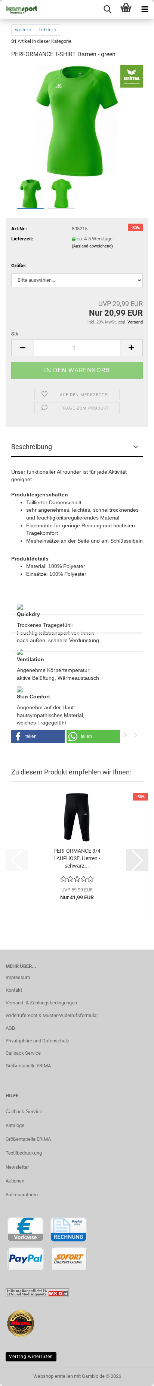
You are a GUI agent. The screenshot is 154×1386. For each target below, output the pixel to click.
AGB (10, 1028)
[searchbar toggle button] (107, 9)
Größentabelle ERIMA (28, 1065)
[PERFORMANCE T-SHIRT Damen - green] (77, 121)
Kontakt (14, 990)
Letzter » (47, 29)
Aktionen (15, 1181)
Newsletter (17, 1167)
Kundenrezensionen (77, 643)
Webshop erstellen (53, 1376)
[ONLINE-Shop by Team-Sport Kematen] (18, 9)
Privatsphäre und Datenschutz (37, 1041)
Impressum (18, 977)
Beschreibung (31, 447)
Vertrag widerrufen (31, 1356)
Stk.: (16, 334)
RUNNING (77, 624)
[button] (22, 348)
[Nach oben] (133, 1375)
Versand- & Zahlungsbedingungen (41, 1002)
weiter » (23, 29)
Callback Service (23, 1053)
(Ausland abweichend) (92, 246)
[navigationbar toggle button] (144, 9)
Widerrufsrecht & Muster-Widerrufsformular (52, 1015)
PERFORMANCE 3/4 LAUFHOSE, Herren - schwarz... (77, 858)
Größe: (18, 265)
